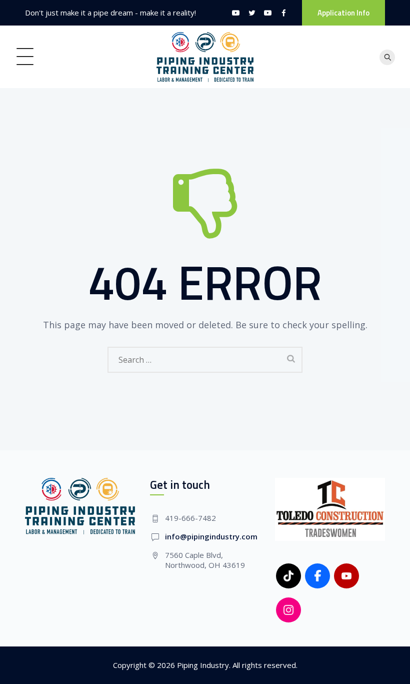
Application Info (344, 13)
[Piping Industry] (205, 57)
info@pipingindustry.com (211, 536)
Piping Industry (203, 665)
